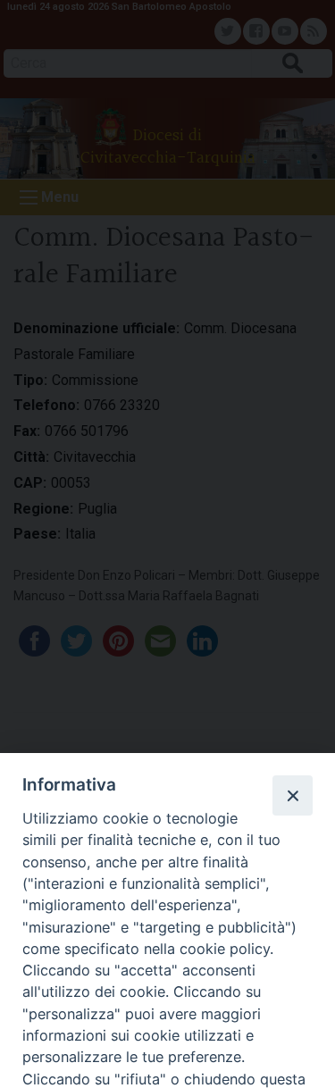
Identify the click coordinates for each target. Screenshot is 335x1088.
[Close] (292, 795)
